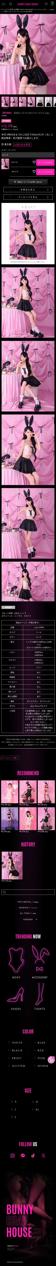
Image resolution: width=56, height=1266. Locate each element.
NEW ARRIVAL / (28, 902)
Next (53, 55)
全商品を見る (28, 189)
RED (41, 1050)
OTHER (43, 1066)
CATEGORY (28, 919)
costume (52, 9)
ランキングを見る (28, 197)
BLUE (42, 1042)
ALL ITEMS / (28, 913)
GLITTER (18, 1066)
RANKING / (28, 907)
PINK (42, 1058)
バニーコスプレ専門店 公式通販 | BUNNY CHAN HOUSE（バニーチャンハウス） (24, 9)
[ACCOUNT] (46, 4)
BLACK (17, 1050)
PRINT (17, 1058)
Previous (3, 55)
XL (41, 1109)
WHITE (17, 1042)
